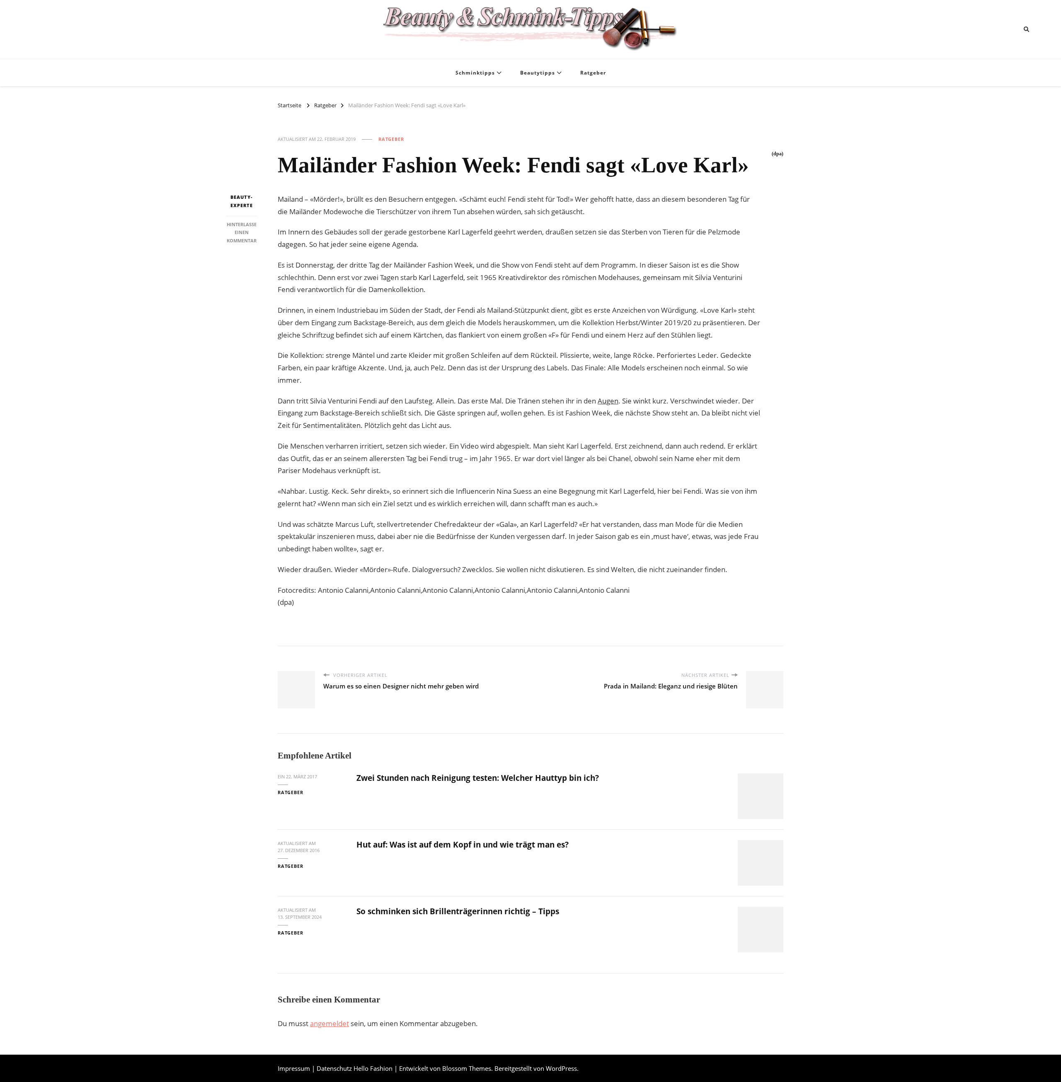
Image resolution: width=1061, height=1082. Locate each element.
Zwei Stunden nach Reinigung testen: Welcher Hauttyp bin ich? (477, 778)
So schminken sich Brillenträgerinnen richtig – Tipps (457, 911)
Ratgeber (593, 72)
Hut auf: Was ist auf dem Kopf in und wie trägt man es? (462, 844)
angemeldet (329, 1023)
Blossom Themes (466, 1068)
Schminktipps (475, 72)
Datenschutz (334, 1068)
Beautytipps (537, 72)
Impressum (294, 1068)
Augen (608, 401)
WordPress (561, 1068)
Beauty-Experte (241, 201)
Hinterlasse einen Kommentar (242, 232)
